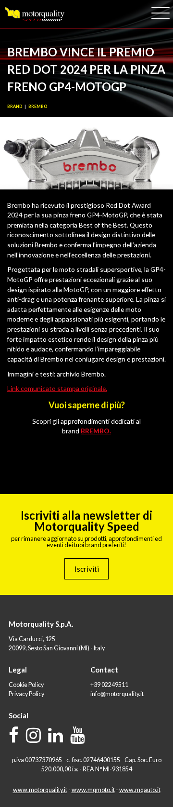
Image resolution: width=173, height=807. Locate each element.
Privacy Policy (26, 694)
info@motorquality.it (117, 694)
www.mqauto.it (140, 790)
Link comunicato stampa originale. (57, 388)
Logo (34, 14)
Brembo (37, 106)
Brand (14, 106)
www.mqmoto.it (93, 790)
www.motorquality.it (40, 790)
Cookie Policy (26, 684)
